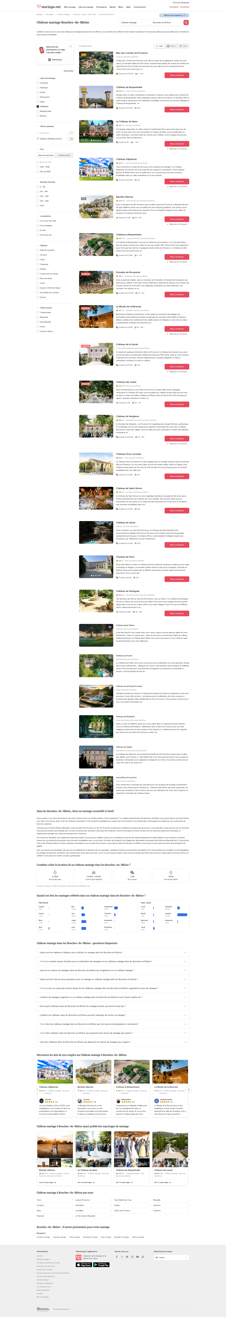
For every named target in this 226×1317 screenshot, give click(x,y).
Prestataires (101, 7)
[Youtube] (137, 1257)
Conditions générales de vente (48, 1263)
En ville (43, 230)
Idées (128, 7)
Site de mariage (43, 1297)
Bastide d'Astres (124, 197)
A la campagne (46, 225)
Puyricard (40, 1216)
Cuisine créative (46, 331)
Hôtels (42, 92)
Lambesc (157, 1210)
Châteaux (44, 106)
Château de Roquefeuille (129, 87)
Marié (120, 7)
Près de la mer (46, 235)
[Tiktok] (143, 1257)
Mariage (40, 14)
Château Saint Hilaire (125, 625)
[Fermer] (70, 46)
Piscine (43, 297)
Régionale (44, 317)
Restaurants (45, 97)
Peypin (117, 1205)
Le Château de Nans (126, 121)
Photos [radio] (173, 46)
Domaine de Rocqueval (128, 272)
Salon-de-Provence (122, 1210)
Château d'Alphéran (126, 159)
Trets (39, 1200)
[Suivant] (188, 1089)
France (161, 1258)
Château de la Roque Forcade (129, 686)
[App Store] (84, 1267)
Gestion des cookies (44, 1270)
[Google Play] (101, 1267)
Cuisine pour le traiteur (49, 274)
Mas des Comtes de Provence (132, 53)
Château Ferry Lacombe (128, 454)
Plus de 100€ (45, 171)
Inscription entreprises (45, 1283)
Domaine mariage (43, 1237)
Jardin (42, 259)
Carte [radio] (185, 46)
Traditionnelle (45, 312)
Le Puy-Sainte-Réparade (85, 1216)
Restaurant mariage (90, 1237)
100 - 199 (44, 191)
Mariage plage (45, 111)
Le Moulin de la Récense (128, 306)
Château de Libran (125, 522)
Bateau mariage (138, 1237)
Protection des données (46, 1266)
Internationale (45, 322)
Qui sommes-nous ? (44, 1287)
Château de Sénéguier (128, 591)
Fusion (42, 326)
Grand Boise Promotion (126, 777)
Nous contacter (177, 75)
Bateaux (43, 116)
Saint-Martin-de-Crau (122, 1200)
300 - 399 (44, 201)
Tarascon (157, 1205)
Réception (50, 14)
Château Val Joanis (126, 382)
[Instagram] (132, 1257)
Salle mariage (106, 1237)
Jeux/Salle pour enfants (49, 292)
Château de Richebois (125, 716)
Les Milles (79, 1210)
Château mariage (64, 14)
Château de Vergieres (127, 416)
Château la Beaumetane (128, 234)
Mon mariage (70, 7)
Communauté (139, 7)
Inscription (184, 7)
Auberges (44, 87)
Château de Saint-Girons (129, 488)
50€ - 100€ (45, 167)
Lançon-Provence (83, 1200)
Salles (42, 102)
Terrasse (43, 255)
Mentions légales (43, 1259)
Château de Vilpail (124, 747)
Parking (43, 269)
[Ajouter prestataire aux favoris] (110, 54)
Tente (42, 283)
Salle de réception (47, 250)
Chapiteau (44, 264)
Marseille (156, 1200)
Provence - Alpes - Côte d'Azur (85, 14)
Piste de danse (46, 278)
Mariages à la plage (121, 1237)
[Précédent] (37, 1089)
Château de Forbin (124, 656)
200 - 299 (44, 196)
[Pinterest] (127, 1257)
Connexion (174, 7)
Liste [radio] (161, 46)
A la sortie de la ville (48, 221)
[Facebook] (117, 1257)
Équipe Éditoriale (43, 1290)
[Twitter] (122, 1257)
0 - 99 (42, 187)
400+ (42, 205)
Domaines (44, 83)
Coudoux (40, 1205)
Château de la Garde (127, 344)
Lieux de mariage (85, 7)
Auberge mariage (59, 1237)
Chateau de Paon (125, 556)
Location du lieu (64, 155)
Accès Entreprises (182, 3)
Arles (39, 1210)
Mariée (113, 7)
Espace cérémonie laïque (50, 288)
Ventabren (80, 1205)
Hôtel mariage (74, 1237)
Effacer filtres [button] (68, 71)
